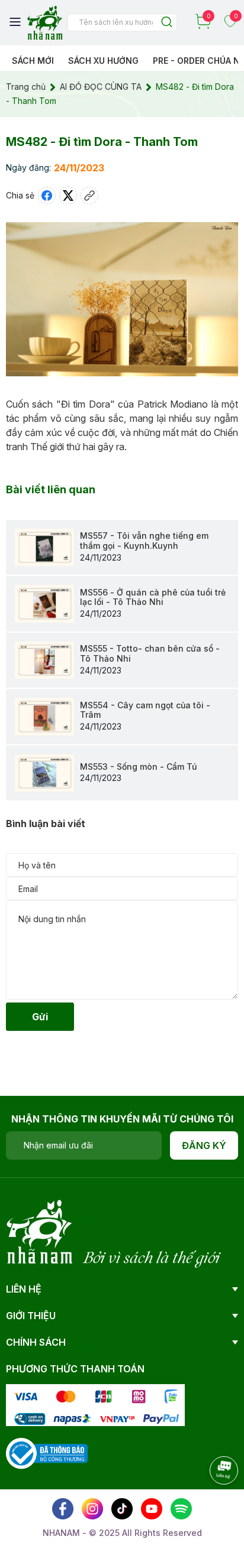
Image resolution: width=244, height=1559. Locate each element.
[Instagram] (92, 1508)
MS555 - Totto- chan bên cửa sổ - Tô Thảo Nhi (150, 653)
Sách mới (33, 61)
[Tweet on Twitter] (68, 195)
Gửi (40, 1017)
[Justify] (166, 23)
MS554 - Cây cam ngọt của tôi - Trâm (145, 710)
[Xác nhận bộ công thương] (47, 1452)
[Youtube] (151, 1508)
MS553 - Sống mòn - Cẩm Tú (138, 766)
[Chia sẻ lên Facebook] (47, 195)
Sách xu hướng (103, 61)
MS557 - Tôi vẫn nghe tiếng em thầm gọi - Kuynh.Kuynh (144, 540)
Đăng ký (204, 1145)
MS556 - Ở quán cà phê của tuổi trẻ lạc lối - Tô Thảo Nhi (153, 597)
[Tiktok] (122, 1508)
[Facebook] (62, 1508)
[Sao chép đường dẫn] (89, 195)
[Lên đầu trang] (211, 1503)
